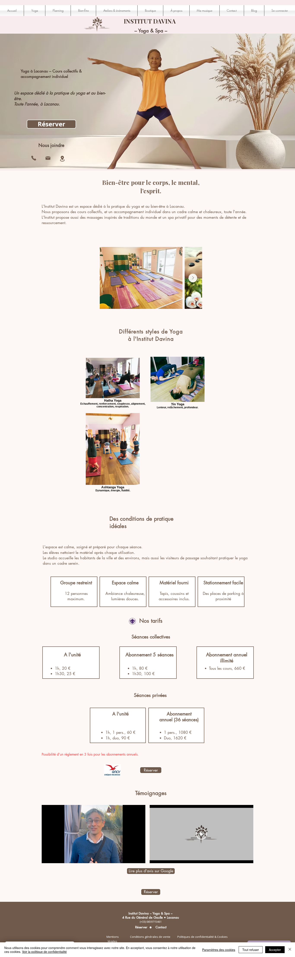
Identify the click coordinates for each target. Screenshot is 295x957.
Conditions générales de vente (150, 937)
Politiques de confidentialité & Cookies (202, 937)
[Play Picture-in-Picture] (132, 857)
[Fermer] (289, 950)
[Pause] (47, 857)
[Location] (62, 158)
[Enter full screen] (139, 857)
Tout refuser (250, 950)
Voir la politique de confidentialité (44, 951)
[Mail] (48, 158)
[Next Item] (193, 278)
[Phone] (33, 158)
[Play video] (201, 834)
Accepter (275, 950)
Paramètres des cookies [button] (218, 950)
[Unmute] (54, 857)
